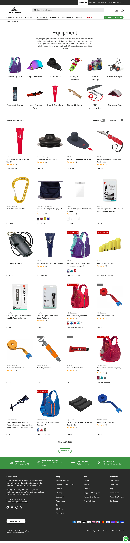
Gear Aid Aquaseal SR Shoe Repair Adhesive (47, 317)
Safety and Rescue (75, 78)
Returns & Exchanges (92, 497)
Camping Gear (115, 105)
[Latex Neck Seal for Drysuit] (50, 140)
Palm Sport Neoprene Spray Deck (80, 159)
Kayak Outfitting (55, 105)
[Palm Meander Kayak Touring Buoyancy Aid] (50, 403)
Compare (95, 120)
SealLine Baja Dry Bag (105, 263)
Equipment (41, 17)
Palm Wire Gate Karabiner (16, 209)
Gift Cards (59, 509)
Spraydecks (55, 76)
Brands (79, 17)
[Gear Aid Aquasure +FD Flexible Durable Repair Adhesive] (19, 297)
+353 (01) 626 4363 (19, 499)
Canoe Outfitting (75, 105)
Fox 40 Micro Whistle (14, 263)
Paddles (53, 17)
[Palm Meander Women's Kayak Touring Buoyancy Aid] (80, 244)
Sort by (9, 120)
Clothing (28, 17)
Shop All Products (62, 481)
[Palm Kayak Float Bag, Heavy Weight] (19, 140)
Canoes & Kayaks (13, 17)
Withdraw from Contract (117, 531)
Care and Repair (15, 105)
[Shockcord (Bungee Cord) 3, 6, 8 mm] (50, 190)
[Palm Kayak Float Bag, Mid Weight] (50, 244)
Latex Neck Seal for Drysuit (47, 159)
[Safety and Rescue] (75, 65)
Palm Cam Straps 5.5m (15, 368)
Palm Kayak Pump (44, 368)
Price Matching (89, 501)
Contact (86, 481)
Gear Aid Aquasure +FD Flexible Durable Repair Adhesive (18, 317)
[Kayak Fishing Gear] (35, 93)
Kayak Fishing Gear (35, 106)
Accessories (66, 17)
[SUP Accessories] (95, 93)
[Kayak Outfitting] (55, 93)
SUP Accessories (95, 106)
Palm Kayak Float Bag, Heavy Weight (17, 161)
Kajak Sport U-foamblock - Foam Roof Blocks (79, 424)
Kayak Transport (115, 76)
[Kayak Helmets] (35, 65)
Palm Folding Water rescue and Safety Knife (109, 161)
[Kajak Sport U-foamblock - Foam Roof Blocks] (80, 403)
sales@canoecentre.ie (19, 502)
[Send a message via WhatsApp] (126, 539)
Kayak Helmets (34, 76)
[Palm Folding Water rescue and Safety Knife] (110, 140)
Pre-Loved (60, 513)
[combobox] (68, 10)
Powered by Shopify (24, 531)
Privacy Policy (91, 531)
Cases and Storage (95, 78)
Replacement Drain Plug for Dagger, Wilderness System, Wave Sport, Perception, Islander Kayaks (19, 425)
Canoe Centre (15, 531)
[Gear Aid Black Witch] (80, 349)
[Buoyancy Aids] (14, 65)
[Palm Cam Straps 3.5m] (110, 297)
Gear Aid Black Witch (75, 368)
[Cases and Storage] (95, 65)
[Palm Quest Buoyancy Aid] (80, 297)
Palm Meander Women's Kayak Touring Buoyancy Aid (78, 265)
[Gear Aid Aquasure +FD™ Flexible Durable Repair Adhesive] (110, 190)
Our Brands (114, 501)
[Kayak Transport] (115, 65)
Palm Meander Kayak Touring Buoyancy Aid (48, 424)
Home (8, 21)
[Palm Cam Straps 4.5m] (110, 403)
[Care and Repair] (14, 93)
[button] (122, 10)
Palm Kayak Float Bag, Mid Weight (50, 263)
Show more (65, 450)
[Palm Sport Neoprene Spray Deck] (80, 140)
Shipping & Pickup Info (92, 493)
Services (87, 489)
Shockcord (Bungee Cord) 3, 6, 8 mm (49, 210)
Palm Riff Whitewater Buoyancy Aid (109, 369)
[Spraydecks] (55, 65)
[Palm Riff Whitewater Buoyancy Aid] (110, 349)
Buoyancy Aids (15, 76)
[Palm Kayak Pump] (50, 349)
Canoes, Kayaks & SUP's (65, 485)
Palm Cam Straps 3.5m (105, 316)
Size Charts (114, 485)
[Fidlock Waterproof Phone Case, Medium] (80, 190)
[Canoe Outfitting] (75, 93)
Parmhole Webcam (117, 497)
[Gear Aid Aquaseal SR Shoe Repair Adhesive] (50, 297)
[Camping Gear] (115, 93)
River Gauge (114, 493)
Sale (88, 17)
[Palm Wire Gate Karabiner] (19, 190)
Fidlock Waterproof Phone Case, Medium (79, 210)
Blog (111, 489)
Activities (87, 485)
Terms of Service (102, 531)
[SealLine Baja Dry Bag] (110, 244)
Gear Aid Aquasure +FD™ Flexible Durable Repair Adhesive (110, 210)
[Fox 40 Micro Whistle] (19, 244)
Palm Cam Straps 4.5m (105, 422)
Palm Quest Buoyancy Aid (77, 316)
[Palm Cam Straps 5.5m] (19, 349)
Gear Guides (114, 481)
